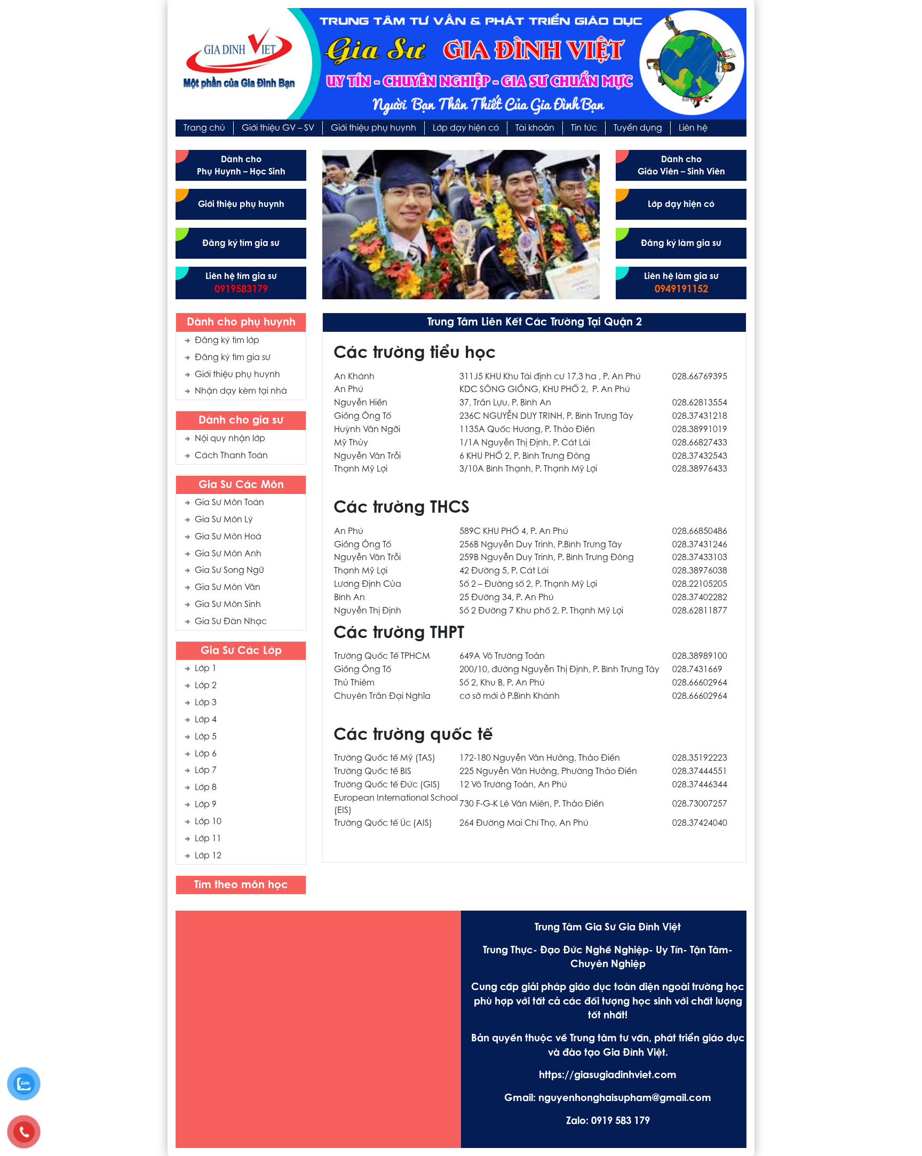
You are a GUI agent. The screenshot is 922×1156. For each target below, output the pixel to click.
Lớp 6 (206, 754)
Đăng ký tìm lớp (227, 341)
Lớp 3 (206, 703)
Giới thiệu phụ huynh (237, 375)
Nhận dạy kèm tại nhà (241, 391)
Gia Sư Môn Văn (227, 588)
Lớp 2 (206, 686)
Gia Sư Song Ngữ (229, 571)
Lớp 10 (208, 822)
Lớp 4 (206, 720)
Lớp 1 (206, 669)
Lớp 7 (206, 771)
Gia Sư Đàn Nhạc (231, 622)
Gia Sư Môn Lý (224, 520)
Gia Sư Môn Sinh (228, 605)
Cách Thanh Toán (231, 456)
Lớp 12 (208, 856)
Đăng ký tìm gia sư (233, 358)
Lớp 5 (206, 737)
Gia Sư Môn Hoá (228, 537)
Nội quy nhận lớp (230, 439)
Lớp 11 (208, 839)
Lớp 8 (206, 788)
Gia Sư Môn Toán (229, 503)
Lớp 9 (206, 805)
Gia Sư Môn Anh (228, 554)
